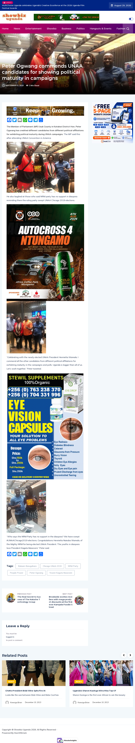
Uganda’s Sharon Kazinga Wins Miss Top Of (94, 688)
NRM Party (73, 563)
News (17, 25)
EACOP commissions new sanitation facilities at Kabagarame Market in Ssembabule (42, 5)
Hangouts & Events (100, 25)
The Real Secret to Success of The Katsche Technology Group (29, 596)
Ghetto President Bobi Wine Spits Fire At (25, 688)
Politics (81, 25)
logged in (10, 634)
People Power (16, 570)
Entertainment (33, 25)
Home (5, 25)
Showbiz (51, 25)
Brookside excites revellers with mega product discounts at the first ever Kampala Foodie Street (61, 599)
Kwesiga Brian (16, 700)
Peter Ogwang (36, 570)
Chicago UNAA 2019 (52, 563)
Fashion (121, 25)
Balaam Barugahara (27, 563)
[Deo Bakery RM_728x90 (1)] (45, 108)
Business (66, 25)
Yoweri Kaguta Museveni (60, 570)
